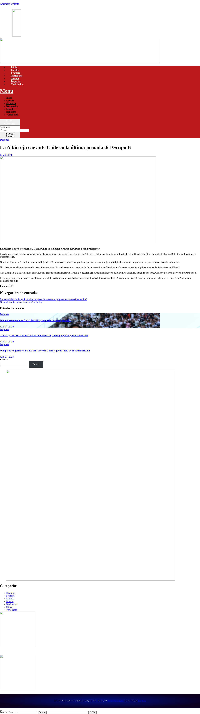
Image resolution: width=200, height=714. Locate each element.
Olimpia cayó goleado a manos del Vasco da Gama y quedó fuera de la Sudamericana (45, 350)
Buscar (10, 135)
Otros (9, 607)
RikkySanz (142, 701)
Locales (15, 70)
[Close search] (1, 710)
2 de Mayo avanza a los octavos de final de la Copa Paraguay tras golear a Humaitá (44, 335)
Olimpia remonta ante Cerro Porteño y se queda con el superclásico (35, 320)
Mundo (15, 78)
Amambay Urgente (9, 3)
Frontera (15, 73)
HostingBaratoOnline (115, 701)
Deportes (15, 81)
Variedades (17, 84)
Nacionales (16, 75)
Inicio (14, 67)
